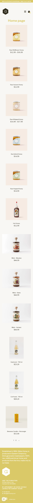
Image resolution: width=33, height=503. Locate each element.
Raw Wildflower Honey (16, 50)
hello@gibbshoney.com (9, 493)
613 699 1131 (7, 492)
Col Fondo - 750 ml (16, 397)
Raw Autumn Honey (16, 85)
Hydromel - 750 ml (16, 362)
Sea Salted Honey (16, 154)
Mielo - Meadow (16, 258)
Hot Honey (16, 223)
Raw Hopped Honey (16, 189)
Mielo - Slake (16, 293)
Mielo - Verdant (16, 327)
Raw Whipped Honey (16, 119)
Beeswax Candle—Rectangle (16, 431)
